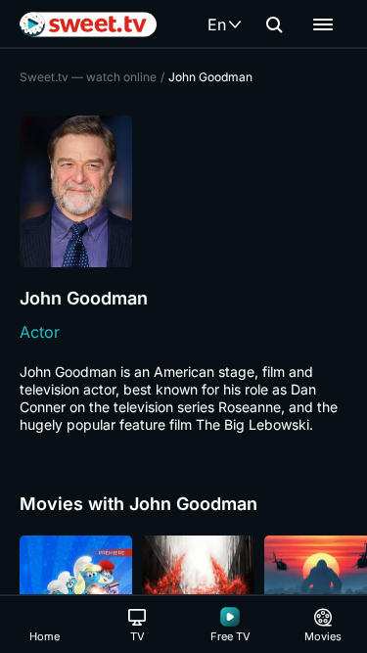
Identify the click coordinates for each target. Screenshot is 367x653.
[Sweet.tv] (88, 24)
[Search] (274, 24)
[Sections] (322, 24)
